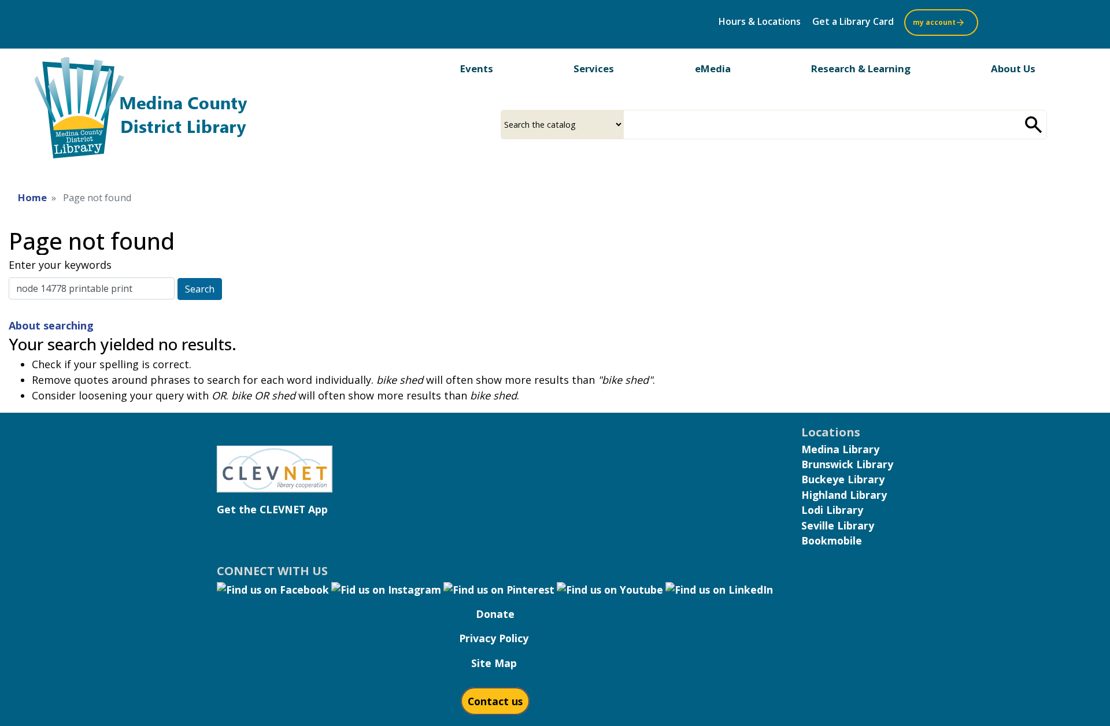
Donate (495, 614)
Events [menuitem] (476, 68)
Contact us (495, 701)
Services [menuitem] (594, 68)
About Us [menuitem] (1013, 68)
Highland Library (844, 495)
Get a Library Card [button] (853, 21)
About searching (51, 325)
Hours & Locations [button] (760, 21)
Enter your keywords (60, 265)
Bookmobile (831, 540)
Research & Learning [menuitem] (861, 68)
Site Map (494, 663)
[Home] (150, 111)
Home (32, 197)
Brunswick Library (847, 464)
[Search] (1033, 124)
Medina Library (840, 449)
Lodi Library (832, 510)
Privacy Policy (493, 638)
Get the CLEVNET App (272, 509)
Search (199, 289)
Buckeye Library (843, 479)
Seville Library (837, 525)
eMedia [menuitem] (713, 68)
